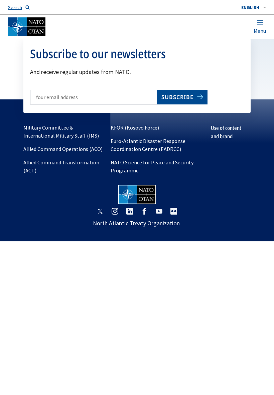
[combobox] (253, 7)
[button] (253, 7)
